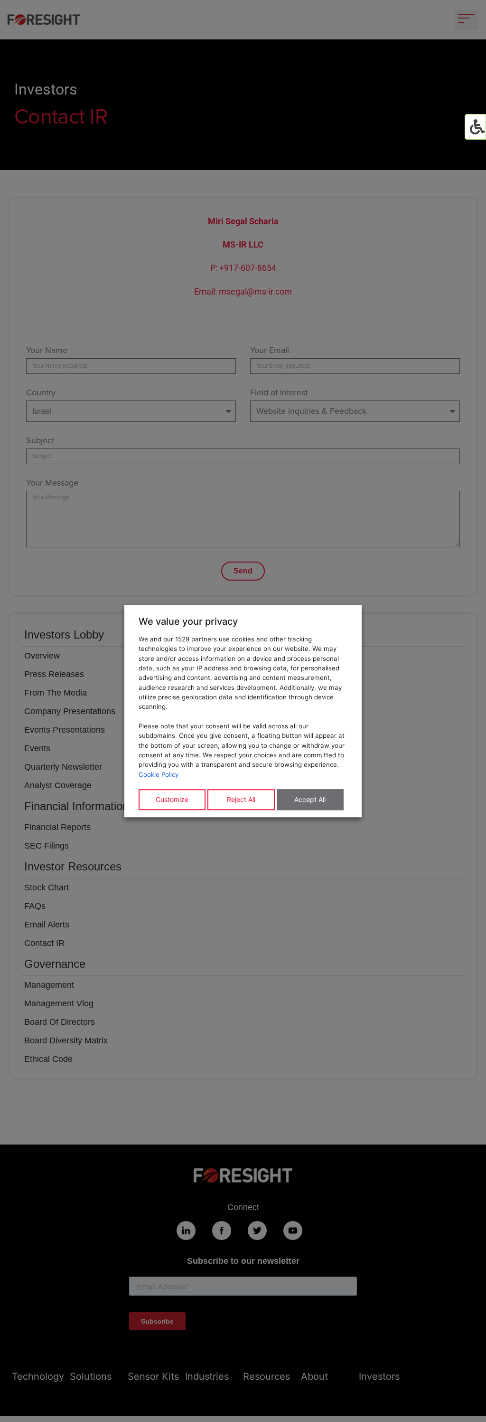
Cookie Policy (158, 774)
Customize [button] (172, 799)
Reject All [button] (241, 799)
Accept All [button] (310, 799)
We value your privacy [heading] (188, 621)
